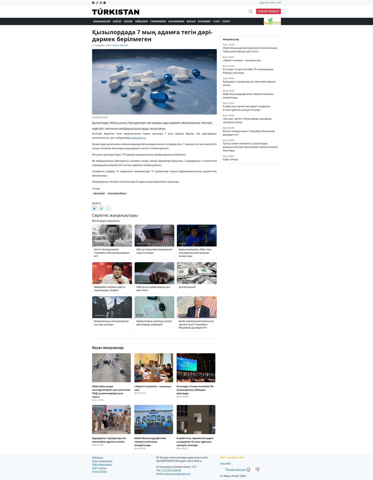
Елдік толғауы (230, 159)
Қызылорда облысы (117, 193)
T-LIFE (216, 21)
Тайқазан (141, 21)
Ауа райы (225, 463)
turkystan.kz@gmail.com (177, 473)
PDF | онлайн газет (232, 457)
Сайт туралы (99, 468)
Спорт (226, 21)
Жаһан (191, 21)
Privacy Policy (99, 471)
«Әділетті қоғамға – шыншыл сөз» (242, 60)
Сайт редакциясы (102, 464)
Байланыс (97, 457)
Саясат (117, 21)
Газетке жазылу (268, 11)
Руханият (204, 21)
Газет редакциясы (102, 461)
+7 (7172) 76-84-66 (171, 470)
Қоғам (128, 21)
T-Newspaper (158, 21)
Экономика (176, 21)
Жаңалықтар (101, 21)
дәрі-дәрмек (99, 193)
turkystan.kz (138, 137)
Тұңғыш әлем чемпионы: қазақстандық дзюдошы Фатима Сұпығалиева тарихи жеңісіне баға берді (250, 147)
